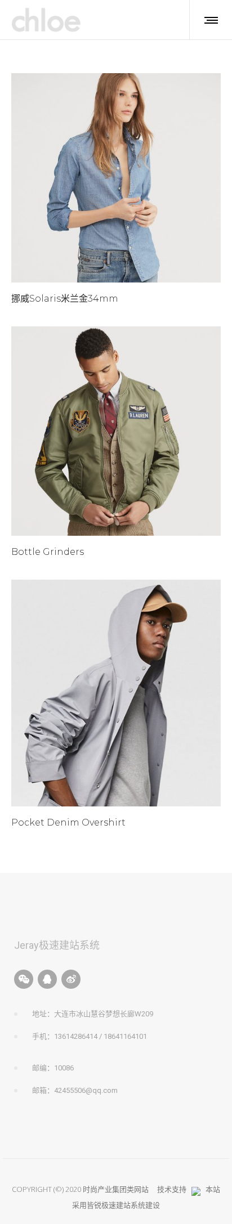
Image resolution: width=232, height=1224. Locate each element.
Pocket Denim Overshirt (68, 822)
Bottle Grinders (47, 551)
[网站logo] (46, 19)
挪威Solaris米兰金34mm (64, 298)
